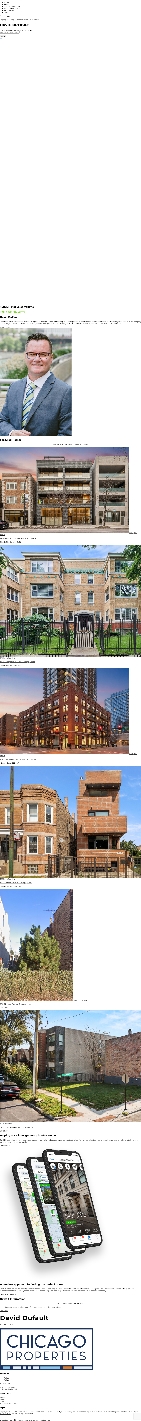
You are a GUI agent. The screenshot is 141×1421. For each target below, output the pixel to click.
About (6, 5)
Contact (7, 12)
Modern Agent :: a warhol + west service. (34, 1420)
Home (6, 3)
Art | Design (9, 11)
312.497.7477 (5, 1384)
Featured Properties (12, 9)
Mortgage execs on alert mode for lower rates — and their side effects (32, 1307)
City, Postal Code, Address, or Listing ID (16, 30)
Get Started (5, 1146)
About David (5, 327)
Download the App (8, 1294)
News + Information (12, 7)
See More (4, 1311)
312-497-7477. (5, 1414)
